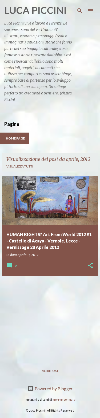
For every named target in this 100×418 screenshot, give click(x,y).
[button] (90, 265)
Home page (15, 138)
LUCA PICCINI (35, 10)
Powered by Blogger (53, 388)
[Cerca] (80, 10)
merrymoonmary (64, 399)
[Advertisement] (50, 317)
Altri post (50, 371)
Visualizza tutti (19, 166)
